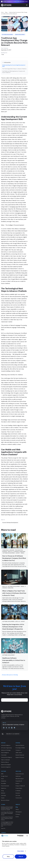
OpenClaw (3, 795)
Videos (17, 809)
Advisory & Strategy (6, 750)
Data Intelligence (5, 752)
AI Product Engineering (6, 747)
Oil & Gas (18, 795)
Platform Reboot (5, 762)
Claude (2, 797)
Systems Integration (6, 767)
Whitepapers (19, 811)
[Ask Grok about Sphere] (6, 728)
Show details (20, 851)
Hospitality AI (19, 781)
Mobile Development (20, 34)
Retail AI (17, 783)
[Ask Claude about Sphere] (14, 728)
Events (17, 816)
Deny (8, 856)
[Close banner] (27, 836)
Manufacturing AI (19, 778)
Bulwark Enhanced (20, 755)
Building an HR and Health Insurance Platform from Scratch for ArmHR (7, 808)
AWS (2, 773)
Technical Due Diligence (6, 757)
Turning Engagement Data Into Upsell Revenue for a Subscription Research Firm (7, 824)
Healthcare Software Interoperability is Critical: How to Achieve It (13, 660)
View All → (3, 828)
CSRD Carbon (19, 752)
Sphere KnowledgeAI (6, 764)
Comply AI (18, 750)
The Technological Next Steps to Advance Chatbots (14, 68)
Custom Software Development (10, 522)
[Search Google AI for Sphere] (12, 728)
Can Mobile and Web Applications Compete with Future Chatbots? (13, 72)
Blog (17, 807)
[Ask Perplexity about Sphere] (9, 728)
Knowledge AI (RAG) (20, 747)
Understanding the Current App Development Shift (13, 65)
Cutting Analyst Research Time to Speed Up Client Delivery (7, 818)
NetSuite (3, 793)
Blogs (6, 12)
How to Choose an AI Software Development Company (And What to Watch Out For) (14, 558)
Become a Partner (5, 800)
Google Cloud (4, 776)
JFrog (2, 790)
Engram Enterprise (20, 757)
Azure (2, 778)
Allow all (21, 856)
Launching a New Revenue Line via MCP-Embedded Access (7, 813)
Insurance (18, 793)
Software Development (7, 34)
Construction (19, 797)
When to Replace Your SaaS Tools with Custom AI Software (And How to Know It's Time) (14, 593)
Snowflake (3, 783)
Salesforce (3, 788)
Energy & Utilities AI (20, 785)
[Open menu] (27, 5)
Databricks (3, 781)
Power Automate (5, 785)
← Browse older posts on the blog (9, 674)
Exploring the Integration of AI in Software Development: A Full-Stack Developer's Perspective (13, 627)
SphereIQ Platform (20, 745)
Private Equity (19, 788)
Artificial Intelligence (5, 745)
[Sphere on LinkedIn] (2, 733)
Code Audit (3, 755)
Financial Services (20, 773)
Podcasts (18, 814)
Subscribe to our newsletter (12, 733)
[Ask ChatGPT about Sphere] (4, 728)
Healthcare (18, 776)
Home (2, 12)
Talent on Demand (5, 759)
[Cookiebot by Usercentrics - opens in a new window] (20, 836)
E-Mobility (18, 790)
